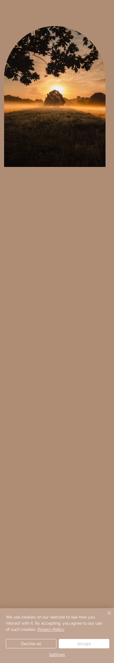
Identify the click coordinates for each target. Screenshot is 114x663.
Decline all (31, 643)
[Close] (106, 616)
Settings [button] (57, 654)
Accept (84, 643)
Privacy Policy (50, 629)
